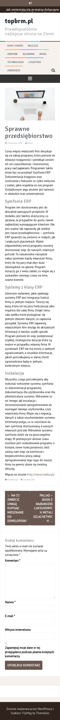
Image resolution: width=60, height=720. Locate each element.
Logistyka (34, 62)
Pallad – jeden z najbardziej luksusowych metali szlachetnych (43, 508)
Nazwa (10, 602)
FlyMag (27, 713)
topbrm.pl (19, 21)
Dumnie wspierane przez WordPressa (29, 709)
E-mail (10, 616)
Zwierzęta (13, 70)
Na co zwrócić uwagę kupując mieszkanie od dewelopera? (17, 508)
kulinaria (29, 54)
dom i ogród (15, 45)
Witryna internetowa (18, 630)
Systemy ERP (29, 479)
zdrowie (12, 54)
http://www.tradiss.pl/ (41, 474)
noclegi (33, 45)
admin (30, 143)
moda (42, 54)
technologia (15, 62)
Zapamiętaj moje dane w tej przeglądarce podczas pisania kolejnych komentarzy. (29, 652)
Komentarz (12, 560)
